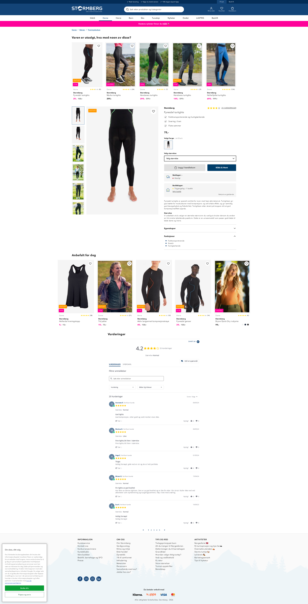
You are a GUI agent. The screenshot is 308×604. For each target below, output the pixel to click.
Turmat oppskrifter (164, 566)
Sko (142, 18)
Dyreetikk (121, 555)
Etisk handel (122, 552)
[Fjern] (180, 9)
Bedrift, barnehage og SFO (90, 557)
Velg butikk (177, 192)
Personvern (122, 566)
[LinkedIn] (98, 578)
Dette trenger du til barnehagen (170, 549)
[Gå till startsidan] (87, 9)
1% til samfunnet (124, 557)
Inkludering (122, 560)
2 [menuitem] (151, 530)
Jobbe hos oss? (124, 572)
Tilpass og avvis (24, 595)
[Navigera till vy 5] (78, 191)
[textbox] (198, 398)
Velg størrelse (172, 158)
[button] (119, 421)
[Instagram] (92, 578)
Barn (131, 18)
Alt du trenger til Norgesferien (169, 546)
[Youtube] (86, 578)
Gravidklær (160, 552)
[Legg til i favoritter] (98, 46)
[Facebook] (80, 578)
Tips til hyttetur (201, 560)
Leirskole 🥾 (200, 555)
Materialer (121, 563)
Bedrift (215, 18)
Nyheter (171, 18)
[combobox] (122, 387)
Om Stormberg (124, 543)
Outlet (186, 18)
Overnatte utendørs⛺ (204, 549)
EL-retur (159, 560)
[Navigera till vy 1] (78, 115)
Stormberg (169, 108)
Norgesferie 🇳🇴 (201, 543)
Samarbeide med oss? (127, 569)
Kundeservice (84, 543)
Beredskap (160, 569)
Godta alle (24, 588)
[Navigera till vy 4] (78, 172)
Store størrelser (162, 563)
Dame (105, 18)
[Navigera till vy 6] (78, 210)
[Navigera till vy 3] (78, 153)
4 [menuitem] (156, 530)
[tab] (189, 361)
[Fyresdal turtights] (168, 145)
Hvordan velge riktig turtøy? (168, 555)
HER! (165, 24)
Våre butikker (84, 555)
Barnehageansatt (202, 557)
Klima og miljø (123, 549)
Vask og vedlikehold (164, 557)
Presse (80, 560)
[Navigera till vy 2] (78, 134)
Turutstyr (156, 18)
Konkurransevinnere (87, 549)
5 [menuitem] (159, 530)
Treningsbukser (94, 30)
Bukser (82, 30)
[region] (24, 573)
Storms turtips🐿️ (202, 552)
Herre (118, 18)
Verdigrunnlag (123, 546)
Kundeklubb (83, 552)
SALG (92, 18)
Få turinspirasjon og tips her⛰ (208, 546)
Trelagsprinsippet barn (165, 543)
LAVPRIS (200, 18)
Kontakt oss (83, 546)
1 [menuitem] (148, 530)
